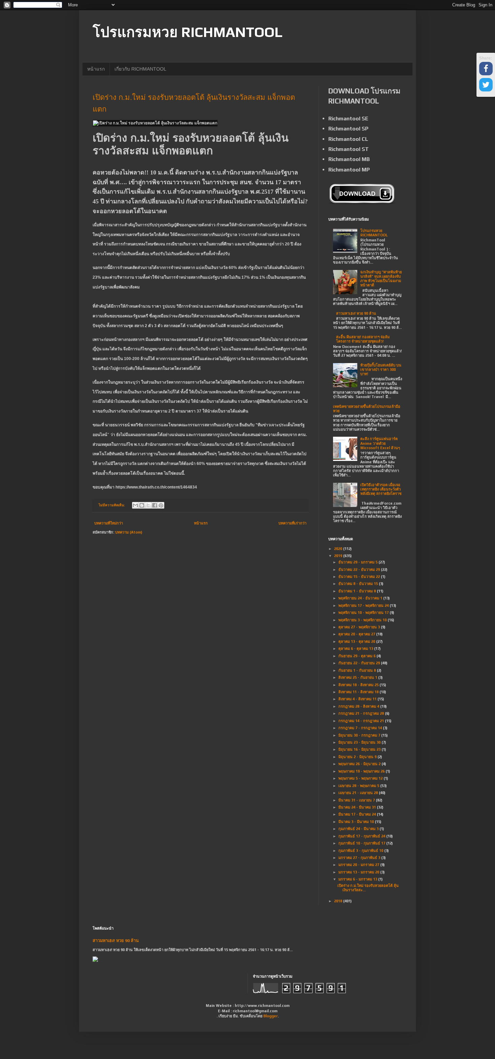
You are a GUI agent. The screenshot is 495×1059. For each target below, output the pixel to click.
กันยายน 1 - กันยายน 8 (357, 670)
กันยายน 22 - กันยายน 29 (359, 663)
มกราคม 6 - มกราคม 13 (358, 879)
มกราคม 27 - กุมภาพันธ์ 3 (359, 858)
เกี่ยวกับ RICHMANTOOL (140, 69)
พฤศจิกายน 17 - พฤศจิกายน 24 (364, 605)
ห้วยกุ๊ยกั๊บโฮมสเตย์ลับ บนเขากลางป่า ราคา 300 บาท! (380, 369)
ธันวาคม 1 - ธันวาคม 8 (357, 591)
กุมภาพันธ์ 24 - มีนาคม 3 (359, 829)
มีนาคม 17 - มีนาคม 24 (357, 814)
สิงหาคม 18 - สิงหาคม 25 (359, 685)
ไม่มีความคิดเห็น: (112, 505)
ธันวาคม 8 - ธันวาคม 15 (358, 584)
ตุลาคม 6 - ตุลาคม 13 (356, 648)
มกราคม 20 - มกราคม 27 (359, 865)
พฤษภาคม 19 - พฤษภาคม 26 (362, 771)
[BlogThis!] (141, 505)
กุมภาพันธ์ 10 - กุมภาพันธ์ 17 (362, 843)
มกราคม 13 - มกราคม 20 (359, 872)
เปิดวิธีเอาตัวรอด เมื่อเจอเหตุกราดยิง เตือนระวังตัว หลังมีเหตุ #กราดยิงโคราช (380, 489)
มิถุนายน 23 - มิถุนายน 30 (360, 742)
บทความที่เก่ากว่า (292, 523)
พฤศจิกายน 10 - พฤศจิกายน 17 (364, 613)
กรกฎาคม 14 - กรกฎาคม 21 (361, 721)
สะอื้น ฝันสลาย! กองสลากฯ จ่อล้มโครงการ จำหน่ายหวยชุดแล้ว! (363, 339)
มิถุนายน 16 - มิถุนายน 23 (360, 749)
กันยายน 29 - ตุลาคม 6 (357, 656)
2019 (338, 556)
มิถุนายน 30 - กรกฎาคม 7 (359, 735)
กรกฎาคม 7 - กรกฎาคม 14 (360, 728)
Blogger (270, 1016)
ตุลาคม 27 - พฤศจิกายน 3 (359, 627)
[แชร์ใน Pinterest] (161, 505)
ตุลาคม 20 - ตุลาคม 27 (357, 634)
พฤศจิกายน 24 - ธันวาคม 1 (360, 598)
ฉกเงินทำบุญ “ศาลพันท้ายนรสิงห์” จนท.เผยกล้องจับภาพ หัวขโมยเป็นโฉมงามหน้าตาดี (381, 278)
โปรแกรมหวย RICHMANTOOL (188, 32)
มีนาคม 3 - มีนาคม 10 (356, 822)
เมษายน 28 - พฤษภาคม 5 (359, 786)
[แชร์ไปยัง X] (148, 505)
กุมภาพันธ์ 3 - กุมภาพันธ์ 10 (361, 851)
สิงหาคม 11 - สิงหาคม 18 (359, 692)
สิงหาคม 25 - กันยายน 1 (358, 677)
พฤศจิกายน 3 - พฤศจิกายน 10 (363, 620)
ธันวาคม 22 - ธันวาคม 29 (359, 569)
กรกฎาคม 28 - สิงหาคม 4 (359, 706)
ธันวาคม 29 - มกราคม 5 (358, 562)
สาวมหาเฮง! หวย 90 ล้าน (356, 313)
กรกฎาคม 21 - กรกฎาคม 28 (361, 713)
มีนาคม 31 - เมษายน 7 (357, 800)
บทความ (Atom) (128, 532)
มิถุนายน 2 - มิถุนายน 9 (357, 757)
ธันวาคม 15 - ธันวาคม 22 (359, 577)
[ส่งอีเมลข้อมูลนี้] (135, 505)
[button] (486, 69)
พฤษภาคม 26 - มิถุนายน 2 (360, 764)
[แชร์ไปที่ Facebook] (154, 505)
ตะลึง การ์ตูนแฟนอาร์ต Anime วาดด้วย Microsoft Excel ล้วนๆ (380, 443)
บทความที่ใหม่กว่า (108, 523)
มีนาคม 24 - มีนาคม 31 (357, 807)
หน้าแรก (96, 69)
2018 (338, 901)
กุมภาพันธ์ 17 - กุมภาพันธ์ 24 (362, 836)
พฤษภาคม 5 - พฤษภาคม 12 (361, 778)
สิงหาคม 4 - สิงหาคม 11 (357, 699)
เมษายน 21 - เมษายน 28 (358, 793)
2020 (338, 549)
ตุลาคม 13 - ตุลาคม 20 (357, 641)
